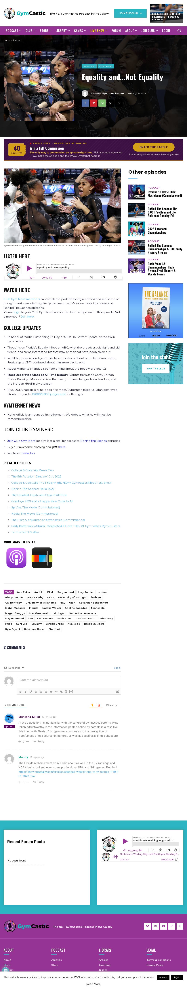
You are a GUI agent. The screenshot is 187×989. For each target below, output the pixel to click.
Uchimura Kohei (34, 629)
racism (102, 592)
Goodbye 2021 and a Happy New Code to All (42, 501)
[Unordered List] (46, 692)
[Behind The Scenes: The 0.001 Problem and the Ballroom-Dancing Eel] (136, 210)
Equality (36, 623)
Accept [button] (163, 977)
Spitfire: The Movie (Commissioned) (35, 507)
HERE (24, 289)
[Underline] (30, 692)
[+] (71, 691)
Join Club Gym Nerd (21, 440)
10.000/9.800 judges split (49, 394)
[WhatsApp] (102, 103)
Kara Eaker (23, 592)
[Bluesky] (147, 926)
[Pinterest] (93, 103)
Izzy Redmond (14, 618)
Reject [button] (177, 977)
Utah (72, 602)
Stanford (54, 629)
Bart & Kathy (35, 597)
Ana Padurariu (85, 618)
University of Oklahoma (41, 602)
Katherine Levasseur (82, 613)
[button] (179, 30)
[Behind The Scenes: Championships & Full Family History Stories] (136, 247)
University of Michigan (72, 597)
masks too (27, 453)
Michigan (59, 613)
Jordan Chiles (55, 623)
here (62, 447)
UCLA (50, 597)
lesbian (96, 597)
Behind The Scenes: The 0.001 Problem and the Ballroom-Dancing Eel (166, 16)
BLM (50, 592)
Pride (8, 623)
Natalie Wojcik (51, 607)
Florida (33, 607)
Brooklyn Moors (94, 623)
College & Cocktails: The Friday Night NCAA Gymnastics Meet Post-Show (61, 482)
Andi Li (38, 592)
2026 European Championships (157, 230)
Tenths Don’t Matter (25, 532)
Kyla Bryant (12, 629)
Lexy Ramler (86, 592)
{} (66, 691)
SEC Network (45, 618)
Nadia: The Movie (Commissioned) (34, 513)
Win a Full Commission (47, 148)
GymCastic (105, 66)
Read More (93, 984)
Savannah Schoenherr (93, 602)
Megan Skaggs (15, 613)
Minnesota (98, 607)
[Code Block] (56, 692)
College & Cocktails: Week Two (32, 470)
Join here (27, 316)
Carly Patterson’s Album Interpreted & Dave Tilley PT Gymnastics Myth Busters (65, 526)
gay (62, 602)
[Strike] (35, 692)
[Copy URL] (119, 103)
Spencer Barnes (113, 93)
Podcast (89, 66)
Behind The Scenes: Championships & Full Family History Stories (165, 249)
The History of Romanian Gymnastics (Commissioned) (48, 520)
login (17, 312)
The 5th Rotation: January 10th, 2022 (36, 476)
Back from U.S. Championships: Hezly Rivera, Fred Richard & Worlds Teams (162, 269)
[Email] (110, 103)
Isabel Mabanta (15, 607)
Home (7, 40)
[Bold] (20, 692)
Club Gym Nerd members (22, 299)
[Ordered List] (40, 692)
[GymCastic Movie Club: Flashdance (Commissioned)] (136, 192)
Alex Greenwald (39, 613)
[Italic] (25, 692)
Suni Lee (21, 623)
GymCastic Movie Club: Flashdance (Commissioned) (165, 194)
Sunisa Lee (64, 618)
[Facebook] (85, 103)
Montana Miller (29, 716)
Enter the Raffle (154, 147)
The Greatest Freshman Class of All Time (39, 495)
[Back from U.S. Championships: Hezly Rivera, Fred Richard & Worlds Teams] (136, 265)
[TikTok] (171, 926)
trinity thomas (14, 597)
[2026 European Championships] (136, 229)
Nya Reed (74, 623)
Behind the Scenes (93, 440)
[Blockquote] (51, 692)
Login (117, 667)
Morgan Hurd (65, 592)
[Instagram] (155, 926)
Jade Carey (105, 618)
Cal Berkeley (13, 602)
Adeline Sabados (76, 607)
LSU (30, 618)
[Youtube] (163, 926)
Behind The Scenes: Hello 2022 (32, 489)
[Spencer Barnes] (86, 93)
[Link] (61, 692)
